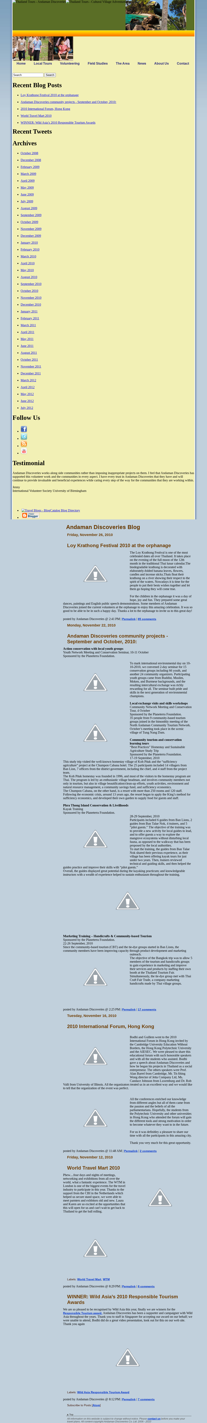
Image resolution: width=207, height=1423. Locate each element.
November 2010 (31, 297)
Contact (183, 63)
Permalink (129, 619)
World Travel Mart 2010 (36, 115)
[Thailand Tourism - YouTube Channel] (24, 453)
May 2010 (27, 270)
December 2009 (31, 235)
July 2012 (27, 407)
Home (21, 63)
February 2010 (30, 249)
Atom (96, 1405)
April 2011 (27, 332)
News (142, 63)
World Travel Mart (89, 1279)
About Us (161, 63)
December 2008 (31, 160)
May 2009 (27, 187)
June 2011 (27, 346)
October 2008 (29, 153)
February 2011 (30, 318)
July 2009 (27, 201)
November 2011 (31, 366)
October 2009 (29, 222)
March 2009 (28, 173)
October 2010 (29, 290)
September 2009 (31, 215)
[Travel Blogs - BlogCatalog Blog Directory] (50, 510)
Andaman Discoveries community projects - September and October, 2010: (68, 102)
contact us (154, 1418)
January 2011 (29, 311)
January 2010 (29, 242)
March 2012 (28, 380)
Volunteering (70, 63)
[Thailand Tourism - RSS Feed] (24, 446)
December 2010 (31, 304)
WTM (106, 1279)
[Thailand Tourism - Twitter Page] (24, 438)
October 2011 (29, 359)
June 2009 (27, 194)
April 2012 (28, 387)
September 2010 (31, 284)
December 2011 (31, 373)
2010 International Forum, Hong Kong (45, 109)
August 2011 (29, 352)
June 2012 (27, 401)
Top (71, 1414)
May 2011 (27, 339)
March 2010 (28, 256)
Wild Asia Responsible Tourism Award (103, 1392)
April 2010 (28, 263)
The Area (123, 63)
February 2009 (30, 167)
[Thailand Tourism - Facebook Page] (24, 431)
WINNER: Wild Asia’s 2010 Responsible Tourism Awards (58, 122)
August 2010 (29, 277)
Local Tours (43, 63)
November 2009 (31, 229)
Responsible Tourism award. (82, 1313)
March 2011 (28, 325)
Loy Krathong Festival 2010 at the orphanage (50, 95)
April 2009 (28, 180)
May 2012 (27, 394)
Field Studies (98, 63)
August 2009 (29, 208)
